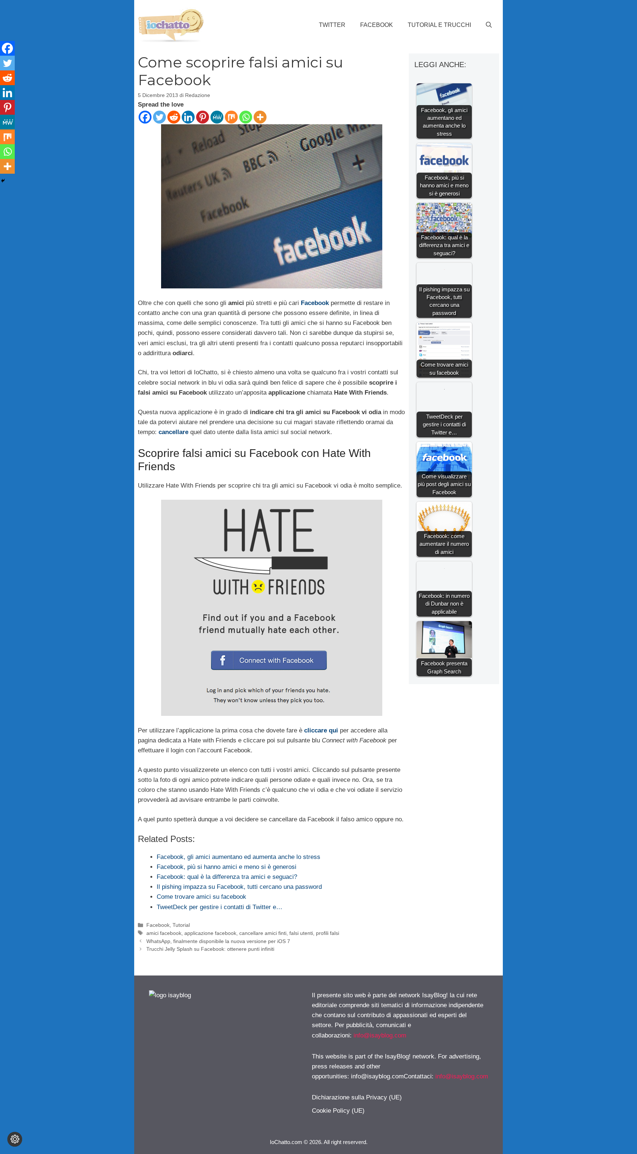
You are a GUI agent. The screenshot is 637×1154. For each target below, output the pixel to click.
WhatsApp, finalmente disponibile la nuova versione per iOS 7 (218, 941)
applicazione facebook (210, 933)
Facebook (376, 25)
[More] (260, 117)
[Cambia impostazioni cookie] (14, 1139)
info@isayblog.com (380, 1035)
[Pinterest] (202, 117)
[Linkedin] (188, 117)
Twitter (332, 25)
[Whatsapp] (245, 117)
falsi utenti (301, 933)
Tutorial (181, 925)
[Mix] (231, 117)
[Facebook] (145, 117)
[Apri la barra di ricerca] (488, 25)
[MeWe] (216, 117)
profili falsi (327, 933)
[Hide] (3, 181)
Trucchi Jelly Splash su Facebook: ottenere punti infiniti (210, 949)
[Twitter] (159, 117)
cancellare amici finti (262, 933)
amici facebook (163, 933)
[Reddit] (173, 117)
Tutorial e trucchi (439, 25)
